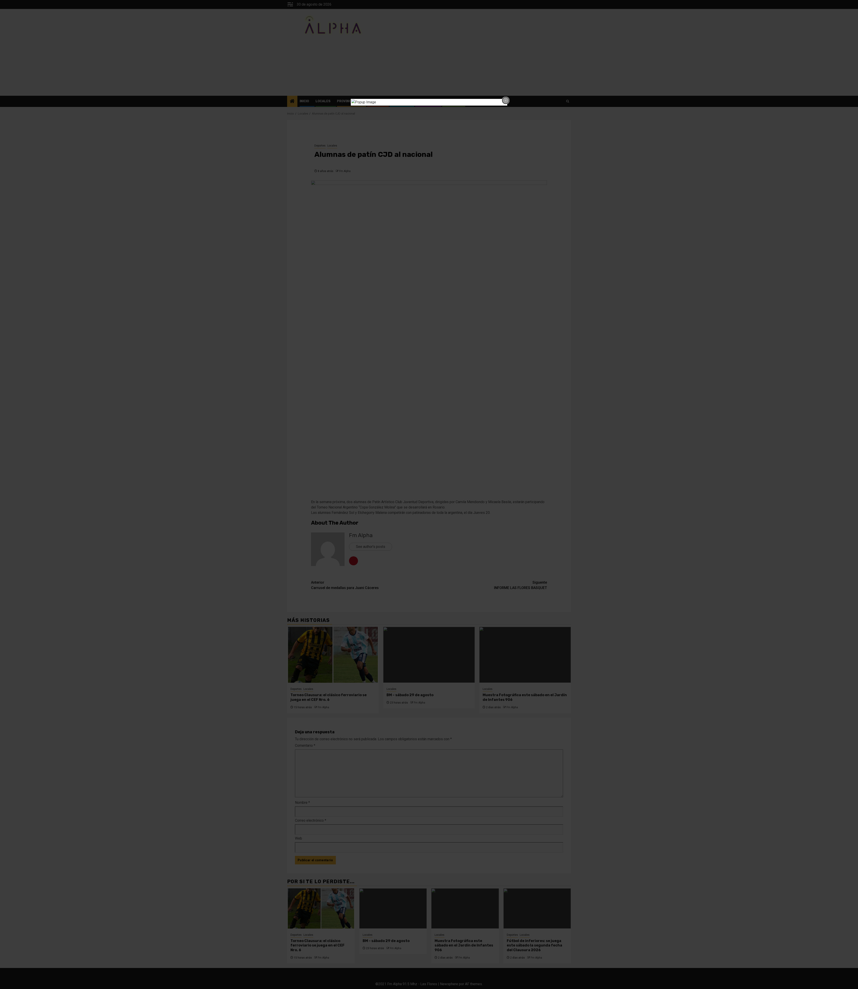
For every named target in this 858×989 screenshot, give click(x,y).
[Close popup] (505, 100)
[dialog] (429, 102)
